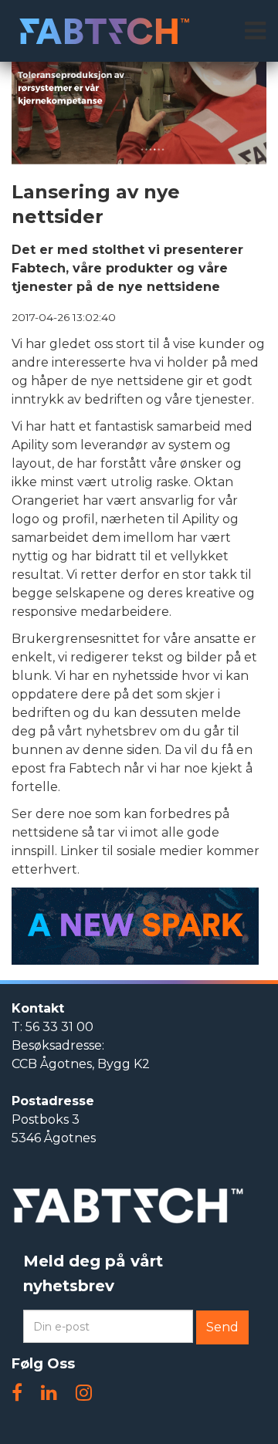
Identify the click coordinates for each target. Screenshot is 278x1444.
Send (222, 1327)
